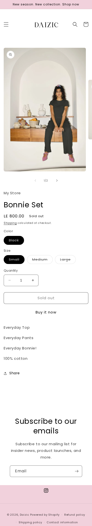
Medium (42, 260)
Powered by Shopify (45, 515)
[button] (6, 24)
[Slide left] (35, 180)
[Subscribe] (76, 471)
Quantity (11, 270)
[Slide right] (57, 180)
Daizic (24, 515)
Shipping (10, 223)
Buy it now (46, 312)
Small (17, 260)
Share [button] (14, 373)
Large (68, 260)
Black (16, 241)
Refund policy (74, 515)
